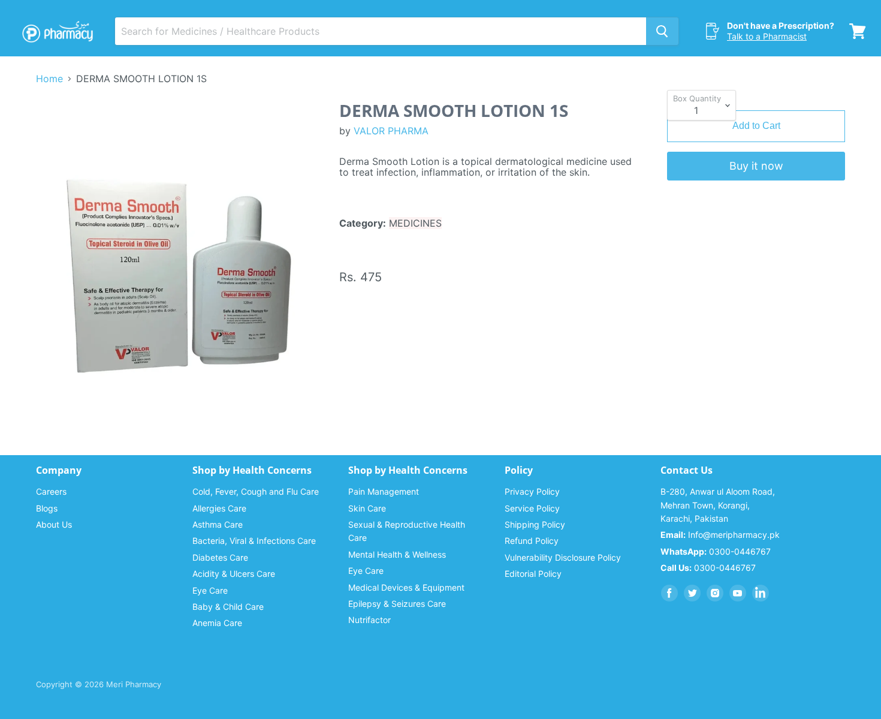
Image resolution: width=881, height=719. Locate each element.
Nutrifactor (369, 620)
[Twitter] (692, 593)
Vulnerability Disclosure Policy (563, 557)
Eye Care (210, 590)
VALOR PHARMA (391, 131)
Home (49, 78)
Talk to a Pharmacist (767, 36)
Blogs (47, 508)
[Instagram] (715, 593)
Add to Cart (756, 126)
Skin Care (367, 508)
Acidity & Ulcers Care (233, 573)
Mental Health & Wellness (397, 554)
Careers (51, 491)
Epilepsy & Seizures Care (397, 603)
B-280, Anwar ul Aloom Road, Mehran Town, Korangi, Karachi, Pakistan (717, 505)
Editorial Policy (533, 573)
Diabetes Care (220, 557)
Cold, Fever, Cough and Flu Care (255, 491)
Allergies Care (219, 508)
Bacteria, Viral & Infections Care (254, 541)
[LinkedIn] (760, 593)
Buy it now (756, 166)
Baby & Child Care (228, 606)
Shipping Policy (535, 524)
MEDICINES (415, 223)
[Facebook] (669, 593)
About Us (54, 524)
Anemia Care (217, 623)
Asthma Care (217, 524)
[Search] (662, 31)
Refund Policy (532, 541)
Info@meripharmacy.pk (720, 535)
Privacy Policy (532, 491)
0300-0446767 (715, 551)
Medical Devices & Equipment (406, 587)
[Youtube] (737, 593)
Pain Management (383, 491)
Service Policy (532, 508)
